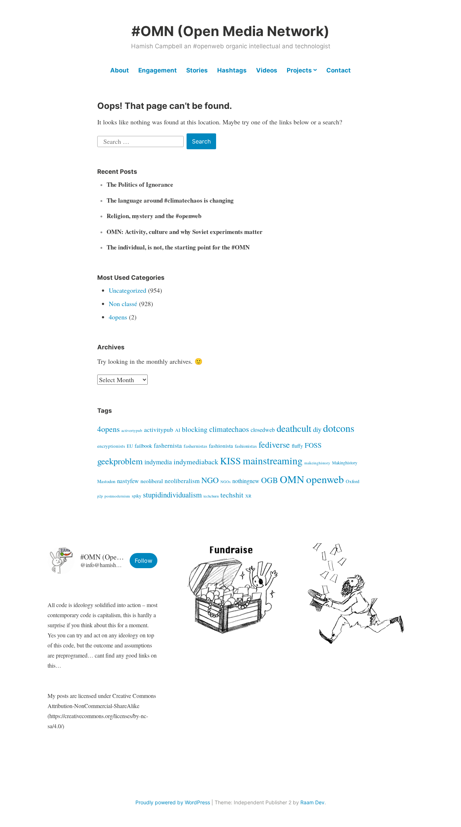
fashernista (168, 445)
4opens (118, 317)
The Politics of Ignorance (140, 184)
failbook (143, 445)
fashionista (221, 445)
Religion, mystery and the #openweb (154, 215)
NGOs (225, 481)
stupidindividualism (172, 495)
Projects (299, 70)
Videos (266, 70)
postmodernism (117, 496)
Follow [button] (143, 560)
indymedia (158, 461)
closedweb (263, 429)
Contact (338, 70)
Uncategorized (127, 290)
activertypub (131, 430)
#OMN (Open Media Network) (230, 31)
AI (177, 430)
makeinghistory (317, 462)
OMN (292, 479)
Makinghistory (344, 462)
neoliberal (151, 481)
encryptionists (111, 446)
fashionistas (246, 446)
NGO (210, 479)
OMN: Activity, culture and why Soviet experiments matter (185, 231)
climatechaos (229, 429)
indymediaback (196, 461)
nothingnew (245, 481)
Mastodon (106, 481)
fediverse (274, 444)
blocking (194, 429)
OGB (269, 480)
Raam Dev (312, 802)
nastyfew (128, 481)
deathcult (294, 428)
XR (248, 496)
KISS (230, 460)
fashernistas (195, 446)
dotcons (338, 428)
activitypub (158, 429)
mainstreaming (273, 460)
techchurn (211, 496)
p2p (100, 496)
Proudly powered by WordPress (172, 802)
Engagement (157, 70)
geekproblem (120, 461)
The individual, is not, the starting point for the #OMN (178, 247)
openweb (325, 479)
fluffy (297, 445)
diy (317, 429)
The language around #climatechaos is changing (170, 200)
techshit (231, 495)
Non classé (123, 303)
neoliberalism (182, 481)
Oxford (352, 481)
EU (130, 446)
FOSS (313, 445)
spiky (136, 496)
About (119, 70)
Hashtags (232, 70)
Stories (197, 70)
